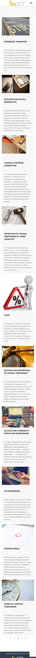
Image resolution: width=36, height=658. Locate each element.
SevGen (27, 653)
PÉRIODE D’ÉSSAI (11, 548)
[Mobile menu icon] (31, 3)
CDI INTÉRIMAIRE (12, 491)
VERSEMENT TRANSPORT (15, 41)
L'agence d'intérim (20, 45)
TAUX (6, 315)
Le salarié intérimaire (21, 376)
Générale (12, 45)
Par (9, 47)
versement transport (21, 318)
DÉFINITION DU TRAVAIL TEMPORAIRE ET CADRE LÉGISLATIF (15, 236)
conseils (6, 45)
